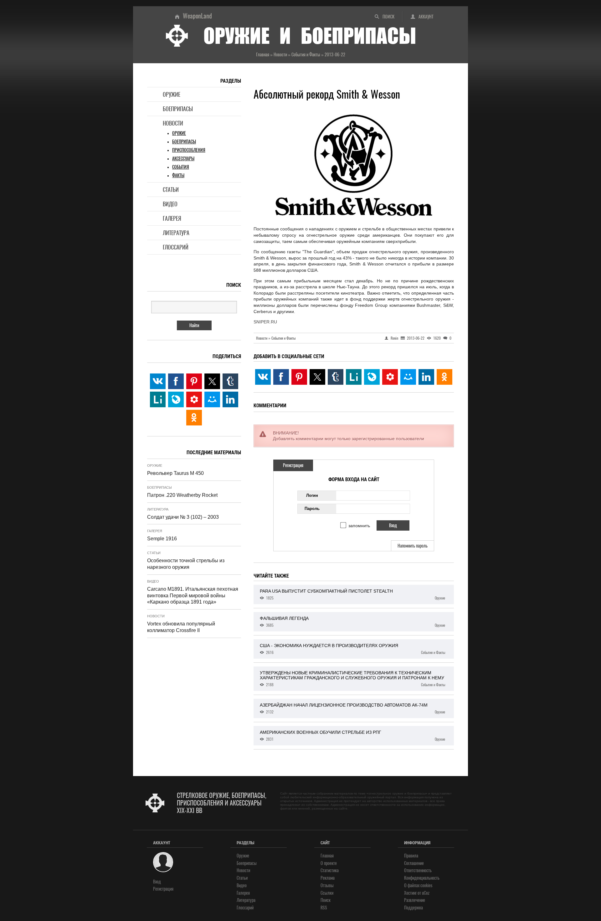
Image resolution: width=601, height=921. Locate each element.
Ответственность (418, 870)
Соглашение (414, 863)
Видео (170, 204)
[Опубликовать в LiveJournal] (372, 377)
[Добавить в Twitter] (317, 377)
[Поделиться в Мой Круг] (390, 377)
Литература (176, 233)
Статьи (171, 189)
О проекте (329, 863)
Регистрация (293, 465)
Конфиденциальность (421, 878)
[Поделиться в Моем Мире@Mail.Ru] (408, 377)
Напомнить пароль (413, 546)
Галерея (172, 218)
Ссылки (327, 893)
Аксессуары (183, 159)
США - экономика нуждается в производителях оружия (352, 649)
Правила (411, 856)
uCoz (425, 893)
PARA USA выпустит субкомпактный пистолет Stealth (352, 594)
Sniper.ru (265, 321)
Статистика (330, 870)
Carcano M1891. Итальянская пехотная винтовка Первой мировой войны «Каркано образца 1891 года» (192, 595)
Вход (157, 882)
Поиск (388, 17)
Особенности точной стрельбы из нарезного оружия (185, 564)
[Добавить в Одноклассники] (444, 377)
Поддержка (413, 908)
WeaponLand (197, 16)
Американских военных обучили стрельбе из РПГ (352, 736)
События (180, 167)
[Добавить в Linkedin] (426, 377)
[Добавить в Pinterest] (299, 377)
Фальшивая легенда (352, 622)
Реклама (328, 878)
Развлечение (414, 900)
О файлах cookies (418, 885)
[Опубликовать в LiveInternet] (354, 377)
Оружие (171, 94)
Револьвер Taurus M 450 (175, 473)
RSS (324, 908)
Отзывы (327, 885)
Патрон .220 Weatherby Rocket (182, 495)
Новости (173, 123)
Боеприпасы (178, 109)
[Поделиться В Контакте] (263, 377)
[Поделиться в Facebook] (281, 377)
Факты (178, 175)
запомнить (359, 525)
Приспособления (188, 150)
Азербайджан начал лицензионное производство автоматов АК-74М (352, 708)
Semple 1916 (162, 538)
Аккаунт (426, 17)
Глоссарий (175, 247)
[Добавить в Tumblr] (335, 377)
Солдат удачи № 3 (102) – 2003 (183, 517)
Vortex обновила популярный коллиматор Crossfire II (181, 627)
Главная (327, 856)
